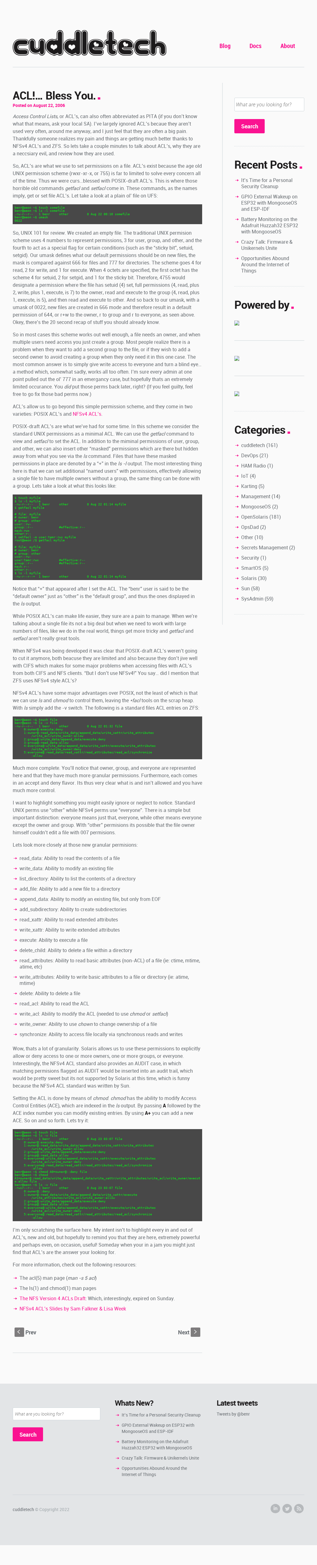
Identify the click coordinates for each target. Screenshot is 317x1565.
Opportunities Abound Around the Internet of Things (265, 264)
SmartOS (251, 568)
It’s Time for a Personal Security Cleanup (267, 183)
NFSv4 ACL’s (87, 413)
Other (247, 537)
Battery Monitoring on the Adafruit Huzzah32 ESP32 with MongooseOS (269, 225)
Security (250, 557)
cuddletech (89, 44)
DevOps (249, 455)
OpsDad (250, 527)
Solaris (249, 578)
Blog (225, 46)
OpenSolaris (254, 516)
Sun (245, 588)
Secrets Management (264, 547)
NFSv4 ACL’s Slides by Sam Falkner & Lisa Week (73, 1308)
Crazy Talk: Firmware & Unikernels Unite (267, 244)
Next (188, 1332)
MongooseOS (256, 506)
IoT (245, 475)
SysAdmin (252, 598)
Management (255, 496)
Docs (256, 46)
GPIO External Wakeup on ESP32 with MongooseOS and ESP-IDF (269, 202)
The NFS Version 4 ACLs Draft (52, 1298)
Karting (249, 486)
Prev (26, 1332)
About (287, 46)
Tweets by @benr (233, 1414)
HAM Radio (253, 465)
